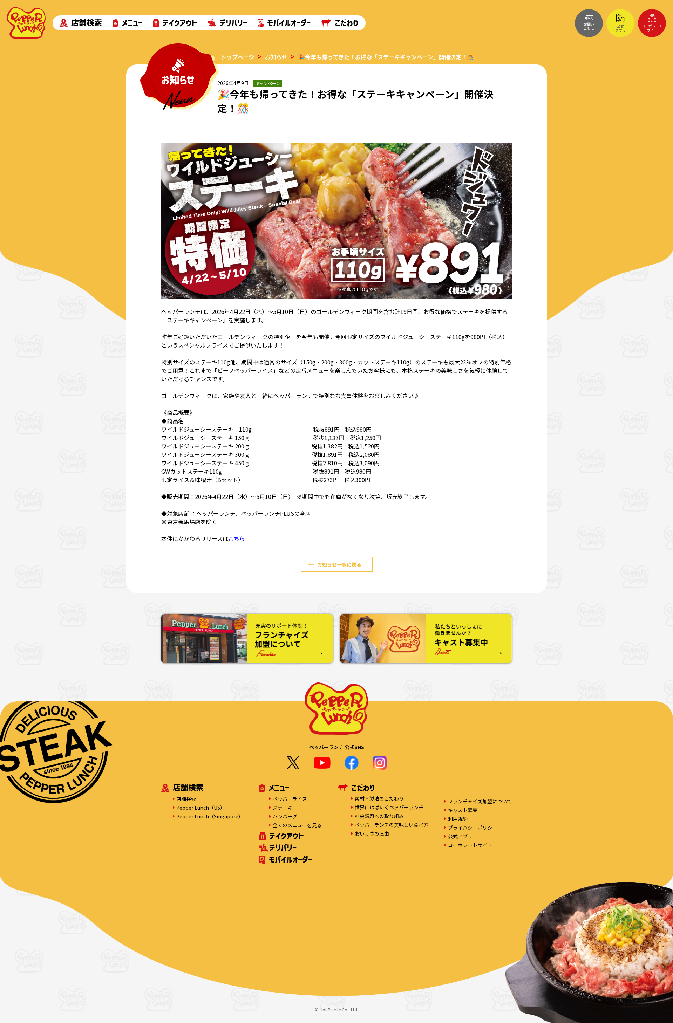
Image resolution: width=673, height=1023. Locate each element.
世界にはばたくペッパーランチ (389, 807)
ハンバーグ (285, 816)
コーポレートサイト (651, 28)
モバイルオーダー (289, 23)
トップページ (237, 57)
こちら (236, 538)
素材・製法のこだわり (379, 798)
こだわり (347, 23)
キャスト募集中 (465, 809)
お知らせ (276, 57)
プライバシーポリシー (472, 827)
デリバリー (233, 23)
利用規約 (458, 818)
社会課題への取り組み (379, 815)
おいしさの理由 (372, 833)
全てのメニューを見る (297, 825)
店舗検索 (86, 23)
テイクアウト (180, 23)
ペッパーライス (290, 798)
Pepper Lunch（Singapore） (209, 816)
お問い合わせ (589, 26)
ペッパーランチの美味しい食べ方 (391, 824)
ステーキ (282, 807)
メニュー (132, 23)
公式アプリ (620, 28)
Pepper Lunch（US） (200, 807)
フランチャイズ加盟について (480, 801)
